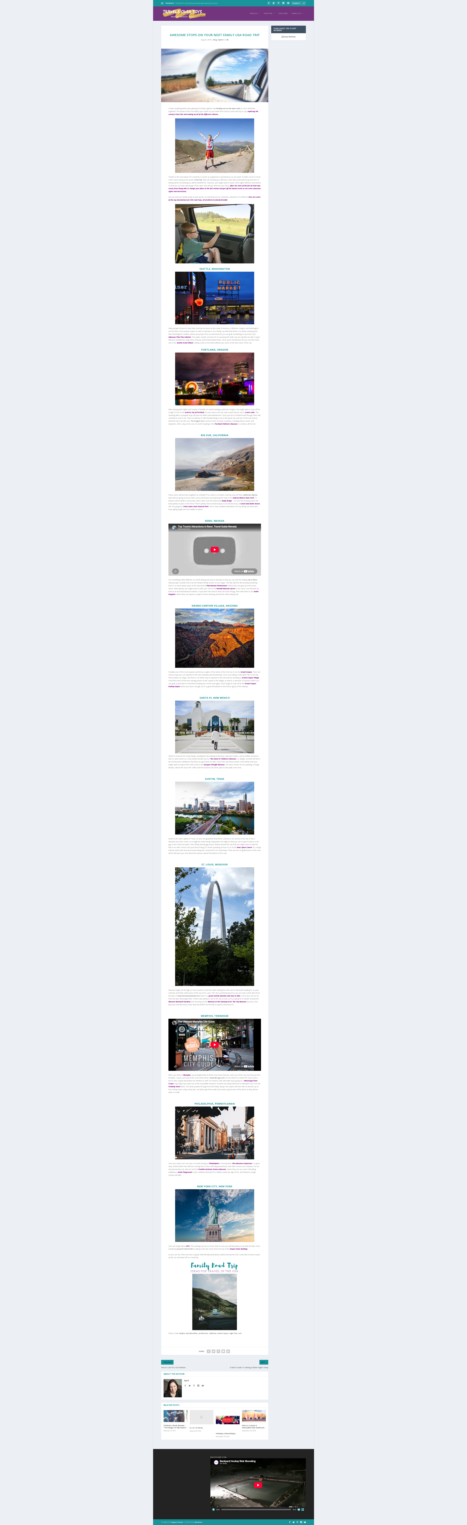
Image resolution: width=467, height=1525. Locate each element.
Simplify (296, 13)
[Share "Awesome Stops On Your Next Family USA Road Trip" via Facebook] (208, 1351)
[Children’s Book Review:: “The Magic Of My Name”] (175, 1416)
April (186, 1380)
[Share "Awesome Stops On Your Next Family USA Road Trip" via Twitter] (213, 1351)
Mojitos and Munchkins (188, 1333)
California (212, 1333)
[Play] (213, 1509)
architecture (203, 1333)
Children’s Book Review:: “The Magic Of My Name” (175, 1426)
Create (254, 13)
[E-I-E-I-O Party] (201, 1417)
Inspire (268, 13)
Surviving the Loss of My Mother (186, 3)
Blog (215, 40)
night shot (233, 1333)
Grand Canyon (223, 1333)
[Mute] (299, 1509)
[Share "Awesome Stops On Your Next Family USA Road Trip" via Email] (223, 1351)
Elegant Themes (177, 1522)
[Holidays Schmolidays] (228, 1420)
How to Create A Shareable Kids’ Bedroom (253, 1426)
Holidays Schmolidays (226, 1433)
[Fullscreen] (302, 1509)
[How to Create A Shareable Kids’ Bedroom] (254, 1416)
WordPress (198, 1522)
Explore (283, 13)
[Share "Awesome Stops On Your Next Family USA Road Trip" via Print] (228, 1351)
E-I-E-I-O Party (196, 1428)
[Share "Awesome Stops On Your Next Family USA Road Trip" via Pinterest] (218, 1351)
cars (240, 1333)
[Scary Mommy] (289, 37)
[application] (258, 1485)
